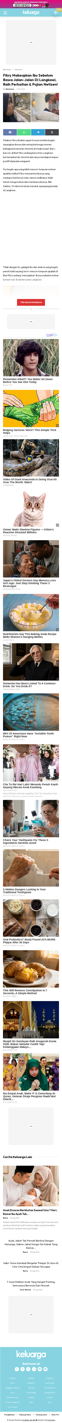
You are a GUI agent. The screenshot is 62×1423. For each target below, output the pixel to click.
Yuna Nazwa (25, 1289)
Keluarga (7, 69)
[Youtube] (40, 1369)
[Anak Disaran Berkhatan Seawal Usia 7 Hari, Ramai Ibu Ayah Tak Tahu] (31, 1186)
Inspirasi (18, 69)
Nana (5, 1218)
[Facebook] (17, 1369)
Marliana (10, 89)
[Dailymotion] (45, 1369)
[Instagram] (22, 1369)
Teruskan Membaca (31, 302)
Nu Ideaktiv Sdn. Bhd (28, 1420)
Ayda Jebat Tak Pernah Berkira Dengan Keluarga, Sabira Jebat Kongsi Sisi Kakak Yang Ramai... (31, 1244)
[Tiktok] (34, 1369)
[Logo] (31, 12)
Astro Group (51, 1420)
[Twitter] (28, 1369)
